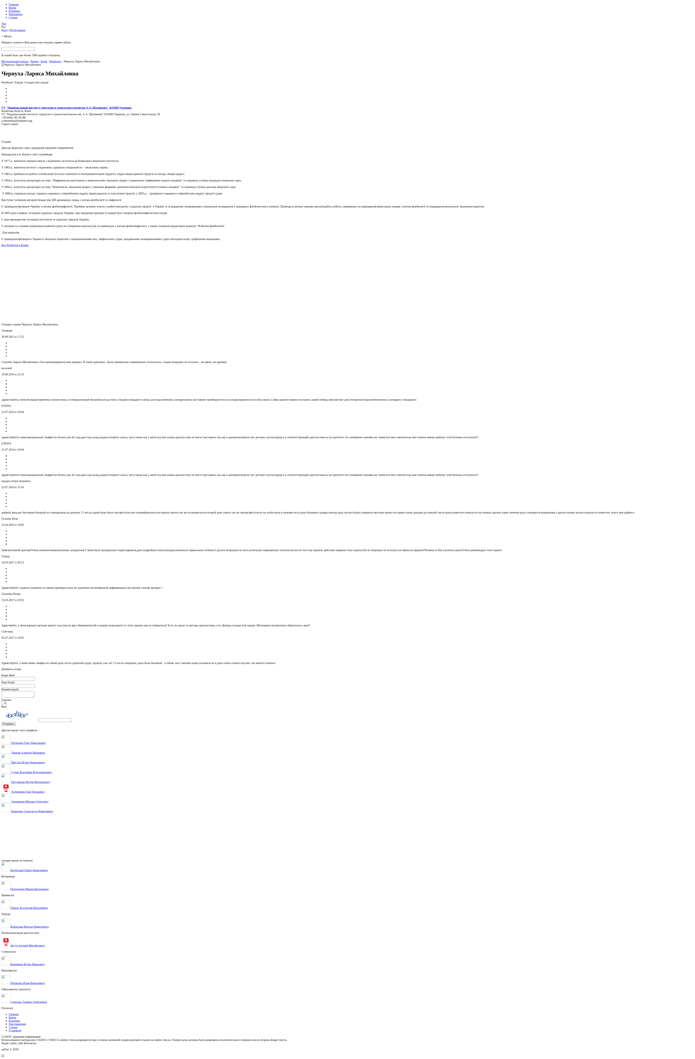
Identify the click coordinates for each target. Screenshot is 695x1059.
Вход (4, 30)
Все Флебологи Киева (15, 245)
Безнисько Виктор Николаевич (29, 926)
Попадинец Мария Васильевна (29, 889)
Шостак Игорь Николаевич (28, 762)
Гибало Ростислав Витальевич (29, 907)
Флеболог (55, 61)
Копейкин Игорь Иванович (27, 964)
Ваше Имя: (8, 675)
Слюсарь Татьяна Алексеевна (28, 1001)
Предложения (17, 1024)
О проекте (15, 1030)
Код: (4, 706)
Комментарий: (10, 689)
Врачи (12, 7)
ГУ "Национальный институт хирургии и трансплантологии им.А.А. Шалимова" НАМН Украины (66, 107)
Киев (44, 61)
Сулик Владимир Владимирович (31, 772)
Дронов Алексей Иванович (28, 752)
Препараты (15, 14)
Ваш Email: (8, 682)
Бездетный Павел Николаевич (29, 870)
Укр (3, 23)
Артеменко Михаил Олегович (29, 801)
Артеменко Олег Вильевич (28, 791)
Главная (13, 4)
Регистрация (17, 30)
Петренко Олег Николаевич (28, 742)
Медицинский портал (14, 61)
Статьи (13, 17)
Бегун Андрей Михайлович (27, 945)
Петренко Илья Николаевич (27, 983)
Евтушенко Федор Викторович (30, 782)
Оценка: (6, 699)
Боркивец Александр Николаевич (32, 811)
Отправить (8, 724)
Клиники (14, 10)
